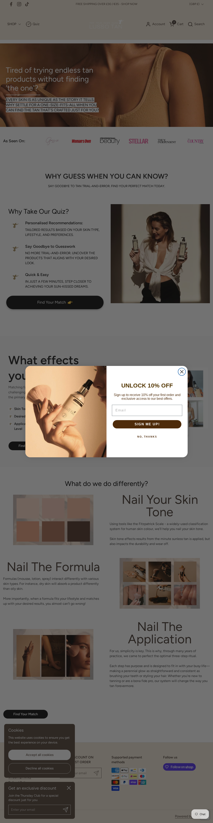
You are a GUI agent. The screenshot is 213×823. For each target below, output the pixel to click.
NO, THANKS (147, 436)
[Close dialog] (182, 371)
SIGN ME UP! (147, 424)
